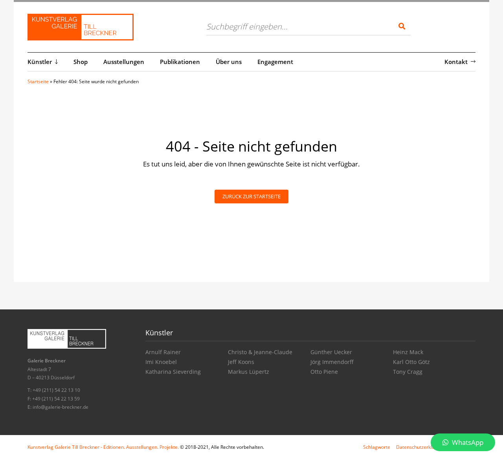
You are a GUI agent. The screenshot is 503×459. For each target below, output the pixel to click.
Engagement (275, 62)
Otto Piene (324, 371)
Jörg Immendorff (332, 362)
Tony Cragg (407, 371)
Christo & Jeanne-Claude (260, 352)
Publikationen (180, 62)
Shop (80, 62)
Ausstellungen (123, 62)
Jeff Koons (241, 362)
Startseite (38, 81)
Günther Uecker (331, 352)
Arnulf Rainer (163, 352)
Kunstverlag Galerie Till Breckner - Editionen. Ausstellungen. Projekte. (103, 447)
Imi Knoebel (161, 362)
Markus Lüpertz (248, 371)
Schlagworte (376, 447)
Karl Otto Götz (411, 362)
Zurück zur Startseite (251, 196)
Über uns (229, 62)
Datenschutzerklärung (420, 447)
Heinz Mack (408, 352)
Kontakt (456, 62)
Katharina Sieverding (173, 371)
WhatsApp (466, 442)
